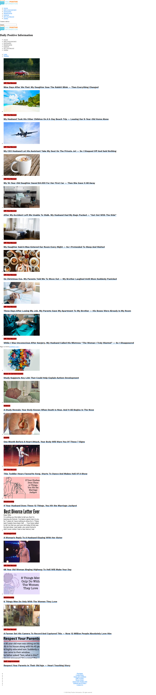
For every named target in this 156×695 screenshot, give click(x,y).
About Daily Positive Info (79, 681)
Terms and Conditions (80, 677)
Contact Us (80, 685)
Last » (17, 346)
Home (6, 8)
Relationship (8, 13)
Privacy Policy (80, 680)
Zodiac (6, 18)
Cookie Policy (80, 675)
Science (6, 15)
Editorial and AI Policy (79, 683)
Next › (14, 346)
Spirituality (7, 11)
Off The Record (9, 17)
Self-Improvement (10, 10)
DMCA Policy (80, 678)
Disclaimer (80, 673)
